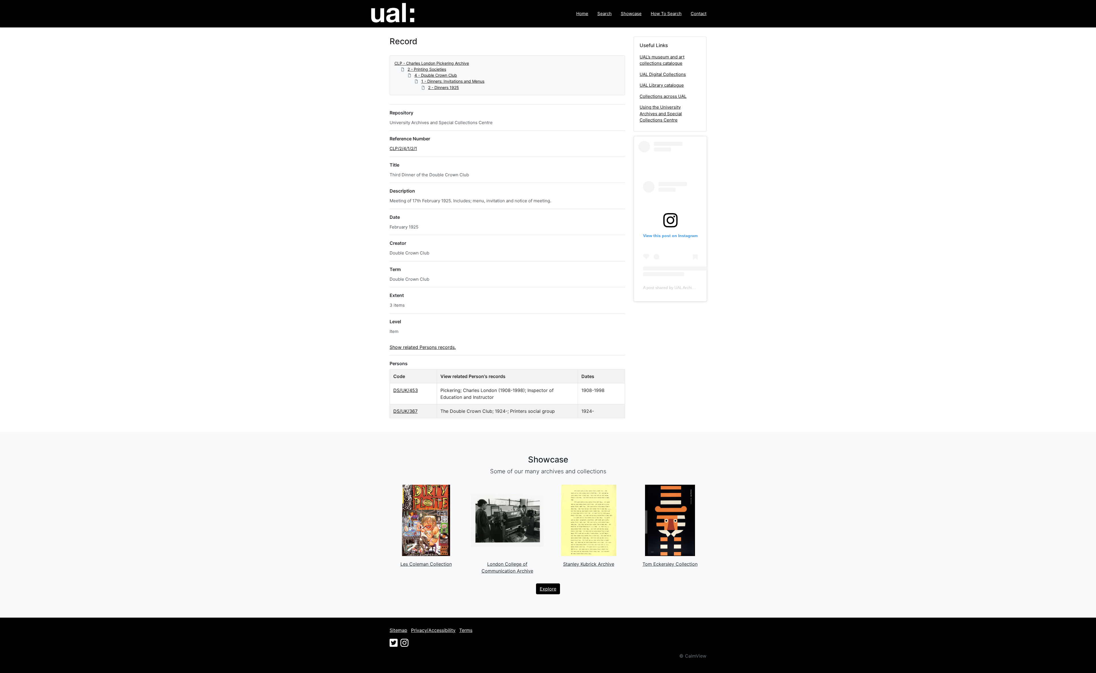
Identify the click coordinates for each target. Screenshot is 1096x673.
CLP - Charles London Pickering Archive (431, 63)
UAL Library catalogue (662, 85)
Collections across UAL (663, 96)
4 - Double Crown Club (435, 75)
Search (604, 13)
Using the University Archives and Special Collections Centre (661, 113)
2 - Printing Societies (427, 69)
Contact (698, 13)
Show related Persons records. (423, 347)
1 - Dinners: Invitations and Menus (452, 81)
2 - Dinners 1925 (443, 87)
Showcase (631, 13)
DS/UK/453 (405, 390)
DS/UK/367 (405, 411)
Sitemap (398, 630)
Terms (465, 630)
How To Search (666, 13)
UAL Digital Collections (663, 74)
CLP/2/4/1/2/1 (403, 148)
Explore (548, 589)
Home (582, 13)
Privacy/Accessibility (433, 630)
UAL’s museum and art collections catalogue (662, 60)
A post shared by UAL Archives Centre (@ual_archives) (692, 287)
